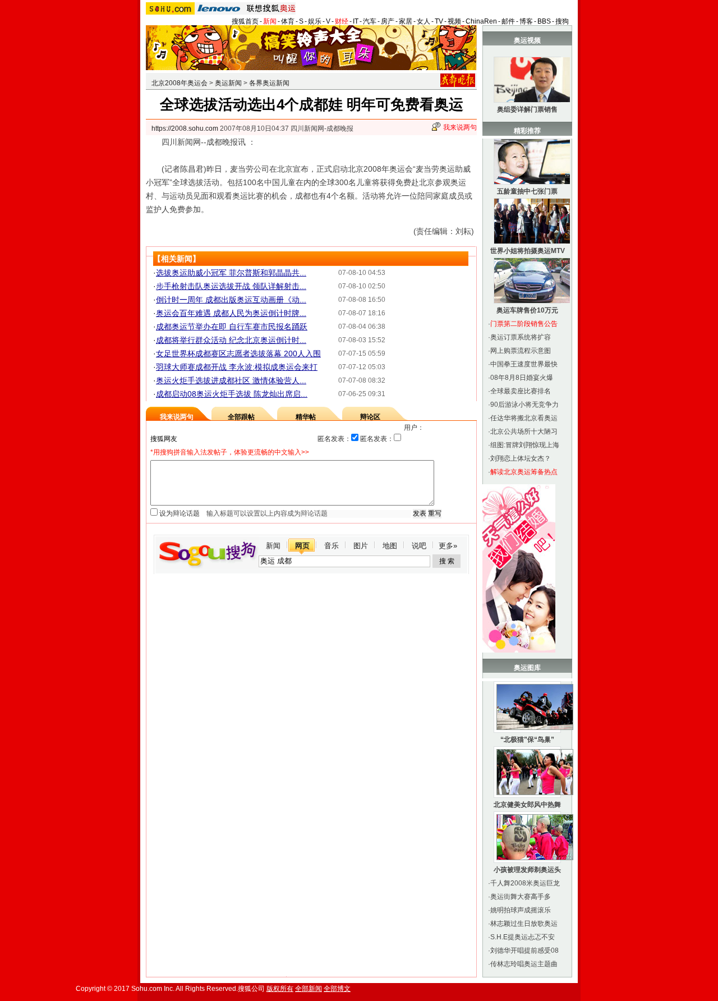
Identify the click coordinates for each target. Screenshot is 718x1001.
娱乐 (314, 21)
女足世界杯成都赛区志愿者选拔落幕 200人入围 (238, 353)
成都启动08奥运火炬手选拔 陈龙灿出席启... (231, 393)
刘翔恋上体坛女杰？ (520, 458)
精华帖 (306, 417)
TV (439, 21)
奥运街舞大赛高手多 (520, 897)
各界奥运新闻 (269, 83)
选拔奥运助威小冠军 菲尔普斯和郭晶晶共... (231, 272)
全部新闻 (308, 989)
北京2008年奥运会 (179, 83)
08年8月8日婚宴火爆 (521, 378)
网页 (302, 545)
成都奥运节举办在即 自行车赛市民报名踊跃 (231, 326)
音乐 (331, 545)
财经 (341, 21)
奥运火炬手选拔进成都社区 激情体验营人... (231, 380)
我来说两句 (460, 127)
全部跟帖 (241, 417)
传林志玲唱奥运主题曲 (524, 964)
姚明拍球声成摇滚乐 (520, 910)
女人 (423, 21)
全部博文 (337, 989)
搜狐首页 (245, 21)
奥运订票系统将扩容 (520, 337)
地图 (390, 545)
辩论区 (370, 417)
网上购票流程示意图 (520, 351)
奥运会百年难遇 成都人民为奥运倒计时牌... (231, 313)
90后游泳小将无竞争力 (524, 404)
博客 (526, 21)
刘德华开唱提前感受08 (524, 950)
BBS (544, 21)
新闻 (270, 21)
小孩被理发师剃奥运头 (527, 870)
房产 (387, 21)
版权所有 (279, 989)
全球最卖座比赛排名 (520, 391)
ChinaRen (481, 21)
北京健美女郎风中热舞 (527, 805)
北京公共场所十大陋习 (524, 431)
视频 (454, 21)
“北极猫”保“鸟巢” (527, 739)
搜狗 (562, 21)
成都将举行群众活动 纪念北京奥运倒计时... (231, 340)
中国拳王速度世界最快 (524, 364)
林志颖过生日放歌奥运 (524, 923)
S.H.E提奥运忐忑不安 (522, 937)
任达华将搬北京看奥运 (524, 418)
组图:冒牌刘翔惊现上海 (524, 445)
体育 (287, 21)
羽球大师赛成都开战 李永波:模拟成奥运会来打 (236, 366)
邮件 (508, 21)
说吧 (419, 545)
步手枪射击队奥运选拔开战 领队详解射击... (231, 286)
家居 (405, 21)
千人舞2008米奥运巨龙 (525, 883)
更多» (448, 545)
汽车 (369, 21)
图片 (360, 545)
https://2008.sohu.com (184, 128)
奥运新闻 (228, 83)
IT (355, 21)
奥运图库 (527, 668)
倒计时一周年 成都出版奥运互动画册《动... (231, 299)
